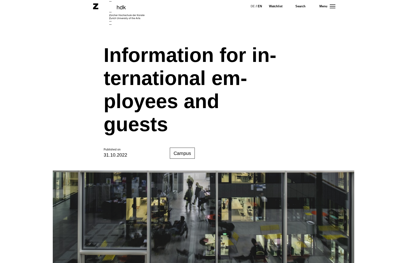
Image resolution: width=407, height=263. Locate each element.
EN (260, 6)
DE (253, 6)
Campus (182, 153)
